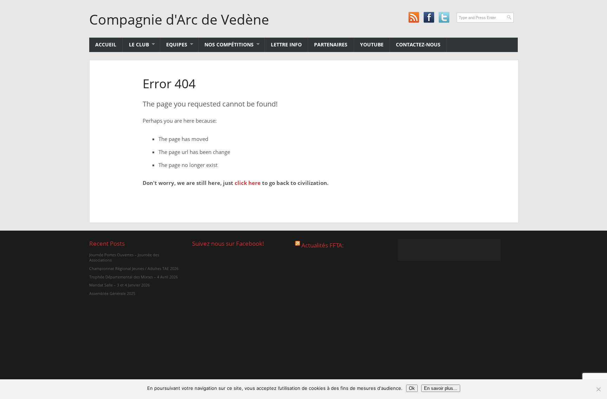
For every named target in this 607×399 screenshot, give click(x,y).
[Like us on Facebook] (428, 17)
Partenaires (330, 44)
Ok (412, 388)
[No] (598, 389)
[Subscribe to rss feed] (413, 17)
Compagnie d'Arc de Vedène (179, 19)
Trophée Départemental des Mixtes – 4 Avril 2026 (133, 276)
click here (248, 182)
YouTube (372, 44)
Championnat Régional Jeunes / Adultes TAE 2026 (133, 268)
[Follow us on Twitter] (443, 17)
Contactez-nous (418, 44)
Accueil (105, 44)
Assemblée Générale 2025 (112, 293)
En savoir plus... (440, 388)
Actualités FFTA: (322, 245)
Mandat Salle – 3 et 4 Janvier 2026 (119, 285)
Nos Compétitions (226, 44)
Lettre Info (286, 44)
